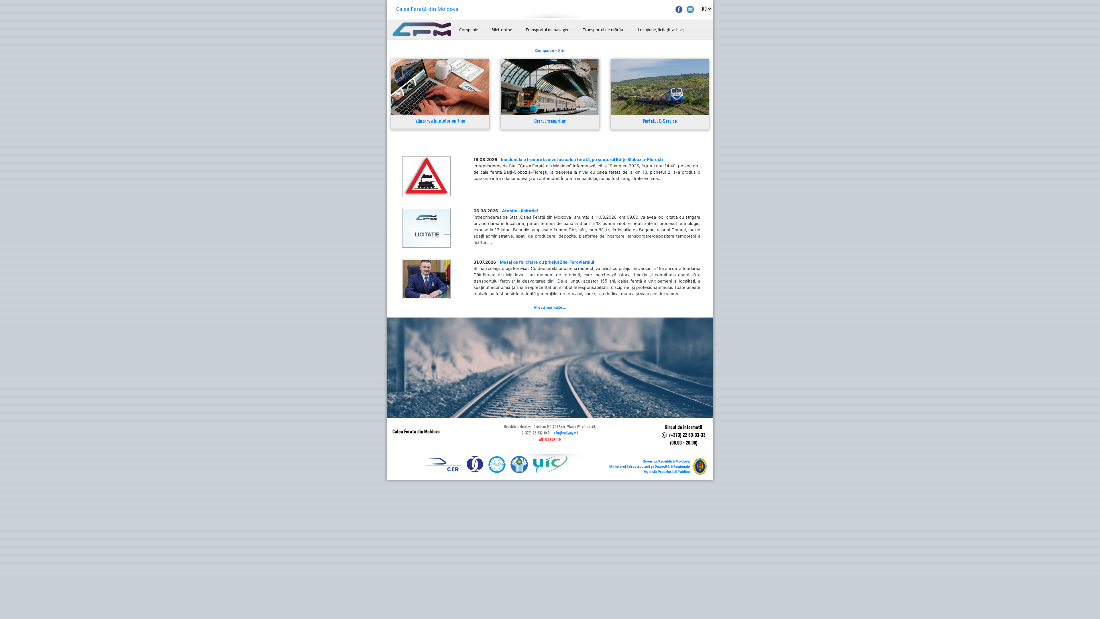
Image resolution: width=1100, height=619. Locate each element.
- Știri (550, 50)
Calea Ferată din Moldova (427, 8)
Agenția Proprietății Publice (667, 471)
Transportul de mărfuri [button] (603, 29)
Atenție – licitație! (520, 210)
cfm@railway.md (566, 433)
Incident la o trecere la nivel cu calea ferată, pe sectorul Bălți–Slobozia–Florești (582, 159)
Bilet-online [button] (501, 29)
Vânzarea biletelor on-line (440, 121)
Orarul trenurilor (550, 121)
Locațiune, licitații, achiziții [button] (661, 29)
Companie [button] (468, 29)
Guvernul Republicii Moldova (666, 461)
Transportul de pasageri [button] (547, 29)
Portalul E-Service (660, 121)
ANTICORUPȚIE (550, 440)
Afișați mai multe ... (550, 307)
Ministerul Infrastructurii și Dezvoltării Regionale (649, 466)
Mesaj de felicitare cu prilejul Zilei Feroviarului (547, 262)
